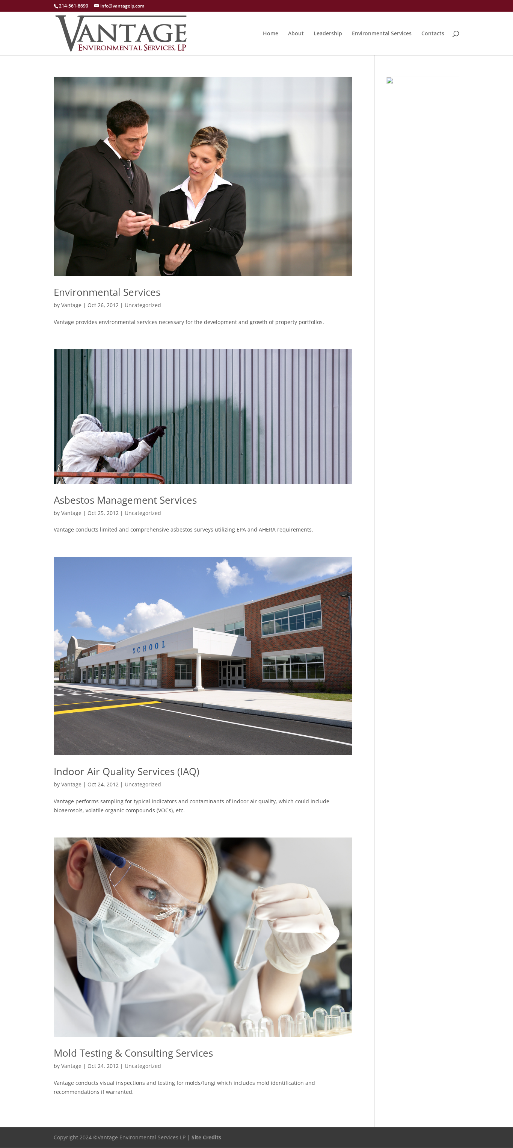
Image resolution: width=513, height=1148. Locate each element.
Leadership (328, 34)
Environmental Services (382, 34)
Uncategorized (143, 305)
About (296, 34)
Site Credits (206, 1137)
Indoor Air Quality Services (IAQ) (126, 771)
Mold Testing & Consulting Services (133, 1053)
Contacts (432, 34)
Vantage (71, 305)
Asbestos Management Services (125, 500)
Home (270, 34)
